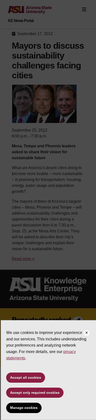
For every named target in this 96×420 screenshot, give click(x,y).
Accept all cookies (25, 377)
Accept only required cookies (35, 393)
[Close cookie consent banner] (86, 333)
